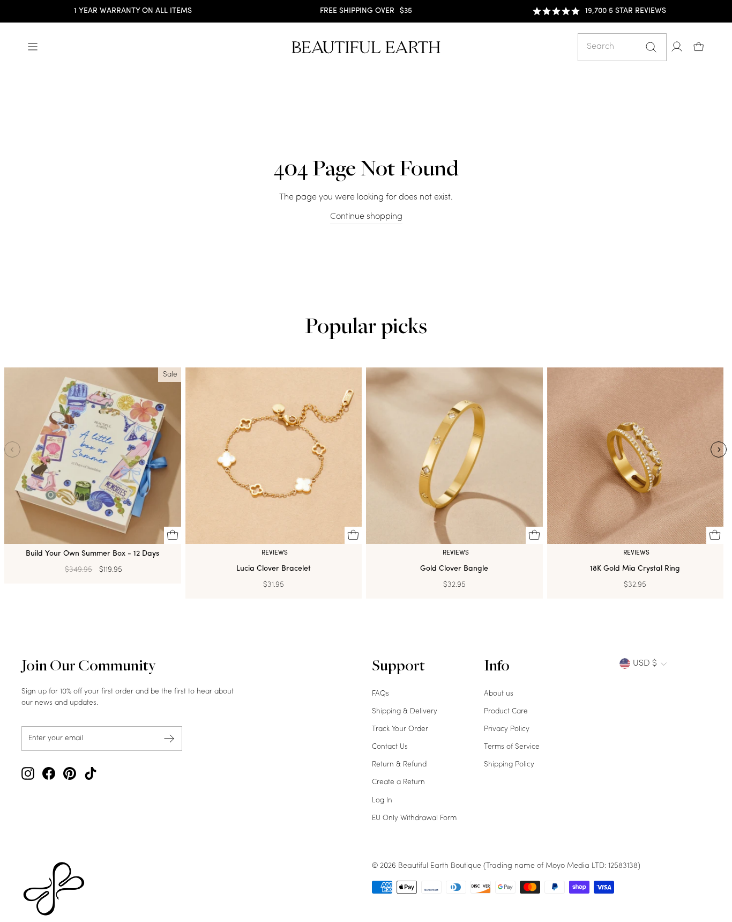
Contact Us (390, 746)
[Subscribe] (169, 739)
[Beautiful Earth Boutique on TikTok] (90, 773)
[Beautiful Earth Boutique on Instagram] (27, 773)
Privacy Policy (506, 729)
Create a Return (398, 782)
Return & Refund (399, 764)
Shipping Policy (509, 764)
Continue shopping (366, 216)
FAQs (380, 693)
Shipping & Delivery (404, 711)
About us (498, 693)
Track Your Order (400, 729)
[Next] (719, 449)
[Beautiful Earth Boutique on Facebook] (48, 773)
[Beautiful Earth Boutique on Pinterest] (69, 773)
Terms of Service (512, 746)
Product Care (506, 711)
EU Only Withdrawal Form (414, 818)
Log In (382, 800)
